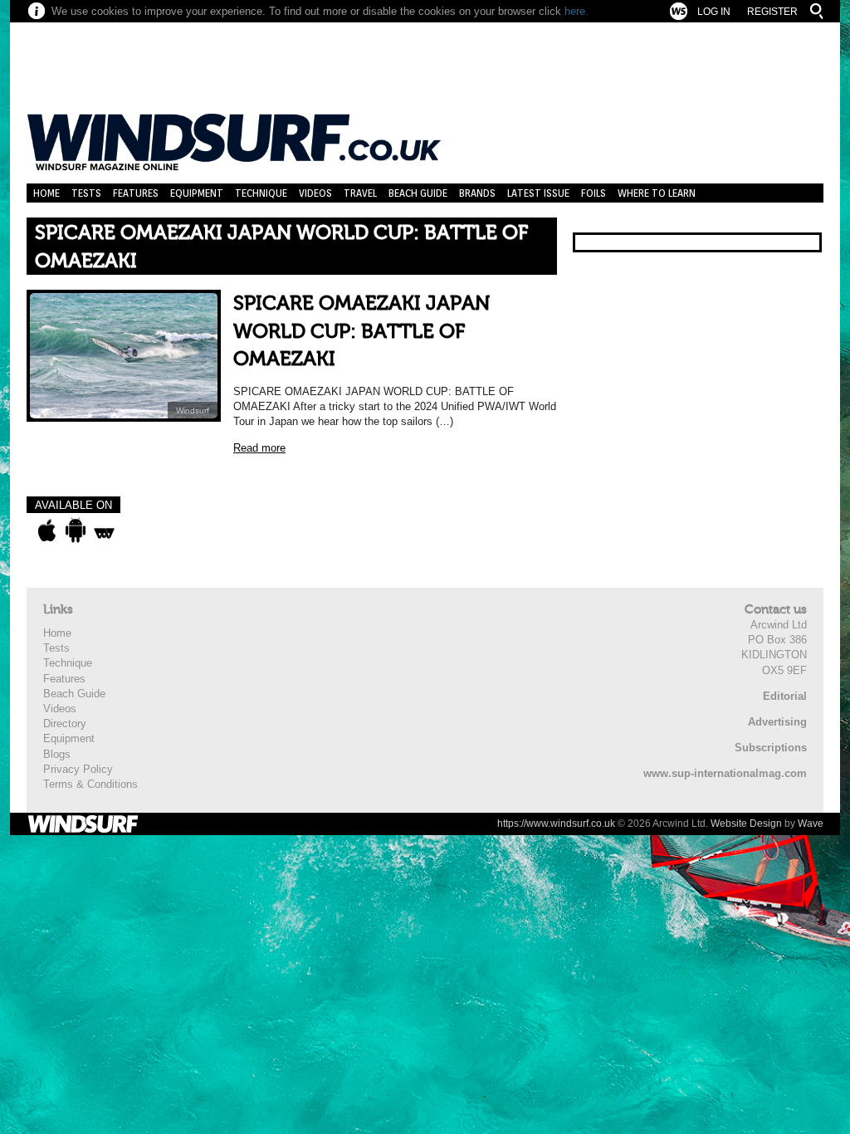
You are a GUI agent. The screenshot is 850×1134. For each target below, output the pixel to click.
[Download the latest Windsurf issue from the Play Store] (75, 530)
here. (576, 11)
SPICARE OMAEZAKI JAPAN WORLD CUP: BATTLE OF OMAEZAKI (361, 331)
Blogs (57, 754)
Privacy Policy (78, 769)
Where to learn (657, 193)
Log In (713, 11)
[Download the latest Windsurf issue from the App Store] (46, 530)
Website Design (746, 823)
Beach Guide (417, 193)
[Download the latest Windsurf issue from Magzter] (104, 530)
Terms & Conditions (90, 784)
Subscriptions (771, 747)
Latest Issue (538, 193)
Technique (261, 193)
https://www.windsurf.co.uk (556, 823)
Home (46, 193)
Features (136, 193)
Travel (360, 193)
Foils (593, 193)
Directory (64, 723)
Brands (477, 193)
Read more (259, 448)
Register (772, 11)
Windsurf (192, 410)
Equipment (196, 193)
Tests (86, 193)
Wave (810, 823)
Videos (315, 193)
